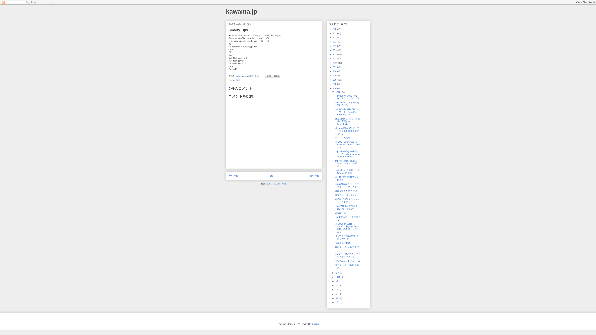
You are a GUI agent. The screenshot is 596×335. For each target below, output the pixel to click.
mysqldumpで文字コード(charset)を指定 (347, 171)
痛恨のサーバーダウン (346, 195)
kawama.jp (241, 11)
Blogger (315, 324)
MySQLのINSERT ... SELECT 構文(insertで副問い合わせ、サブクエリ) (347, 228)
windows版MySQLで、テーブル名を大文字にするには (347, 131)
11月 (337, 273)
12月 (338, 92)
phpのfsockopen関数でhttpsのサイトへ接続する (347, 163)
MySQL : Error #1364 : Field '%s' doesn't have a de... (347, 144)
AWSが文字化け (342, 243)
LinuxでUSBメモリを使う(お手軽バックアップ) (347, 207)
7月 (337, 289)
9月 (337, 281)
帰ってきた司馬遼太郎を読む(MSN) (347, 237)
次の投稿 (233, 176)
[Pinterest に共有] (278, 76)
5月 (337, 298)
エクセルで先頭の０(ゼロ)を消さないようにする (347, 97)
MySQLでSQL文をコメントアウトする (347, 200)
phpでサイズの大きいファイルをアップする (347, 255)
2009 (335, 71)
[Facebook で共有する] (275, 76)
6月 (337, 294)
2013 (335, 54)
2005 (335, 88)
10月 (338, 277)
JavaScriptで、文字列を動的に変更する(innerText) (347, 121)
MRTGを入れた (342, 137)
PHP (238, 80)
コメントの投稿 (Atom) (276, 184)
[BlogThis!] (269, 76)
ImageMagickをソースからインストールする (347, 185)
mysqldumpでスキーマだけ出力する (347, 103)
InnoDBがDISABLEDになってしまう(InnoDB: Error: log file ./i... (347, 112)
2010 (335, 67)
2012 (335, 58)
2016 (335, 46)
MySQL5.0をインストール (347, 261)
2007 (335, 80)
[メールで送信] (266, 76)
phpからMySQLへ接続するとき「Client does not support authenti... (348, 154)
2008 (335, 75)
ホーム (274, 176)
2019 (335, 33)
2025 (335, 29)
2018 (335, 37)
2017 (335, 41)
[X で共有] (272, 76)
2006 (335, 84)
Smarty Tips (340, 213)
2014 (335, 50)
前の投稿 (314, 176)
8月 (337, 285)
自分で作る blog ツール (346, 190)
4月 (337, 302)
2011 (335, 63)
